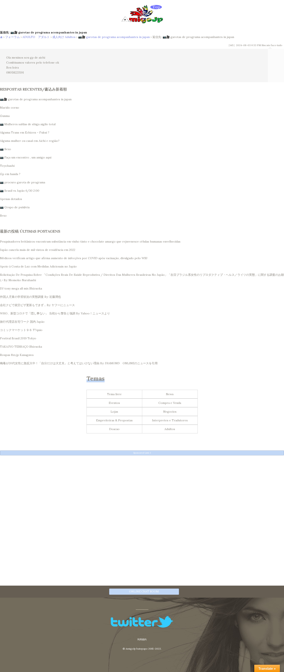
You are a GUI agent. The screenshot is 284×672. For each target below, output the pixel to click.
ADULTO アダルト (36, 37)
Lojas (114, 411)
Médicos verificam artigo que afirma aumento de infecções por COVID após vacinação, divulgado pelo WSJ (73, 258)
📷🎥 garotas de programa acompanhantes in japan (114, 37)
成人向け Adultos (63, 37)
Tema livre (114, 394)
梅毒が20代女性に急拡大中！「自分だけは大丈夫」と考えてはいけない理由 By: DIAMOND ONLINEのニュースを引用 (79, 363)
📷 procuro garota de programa (22, 182)
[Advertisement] (124, 487)
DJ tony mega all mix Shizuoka (21, 288)
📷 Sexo (5, 149)
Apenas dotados (11, 199)
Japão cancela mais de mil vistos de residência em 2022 (37, 250)
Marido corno (9, 107)
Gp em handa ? (10, 174)
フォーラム (12, 37)
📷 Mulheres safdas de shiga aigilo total (28, 124)
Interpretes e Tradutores (170, 420)
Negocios (170, 411)
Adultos (169, 429)
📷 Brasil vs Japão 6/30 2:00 (19, 191)
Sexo (3, 215)
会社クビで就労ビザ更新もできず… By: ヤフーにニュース (37, 305)
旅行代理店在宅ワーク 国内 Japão (22, 322)
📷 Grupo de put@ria (15, 207)
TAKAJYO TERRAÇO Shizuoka (21, 346)
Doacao (114, 429)
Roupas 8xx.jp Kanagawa (16, 355)
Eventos (114, 403)
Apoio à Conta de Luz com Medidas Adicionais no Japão (38, 266)
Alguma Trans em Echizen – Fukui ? (24, 132)
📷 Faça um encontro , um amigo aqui (25, 157)
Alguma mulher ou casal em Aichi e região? (29, 141)
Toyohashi (7, 166)
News (170, 394)
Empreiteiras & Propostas (114, 420)
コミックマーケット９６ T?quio (21, 330)
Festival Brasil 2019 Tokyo (18, 338)
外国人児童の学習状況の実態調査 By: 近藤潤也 (30, 297)
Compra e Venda (169, 403)
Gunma (5, 116)
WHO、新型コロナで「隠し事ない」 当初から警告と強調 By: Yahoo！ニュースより (55, 313)
